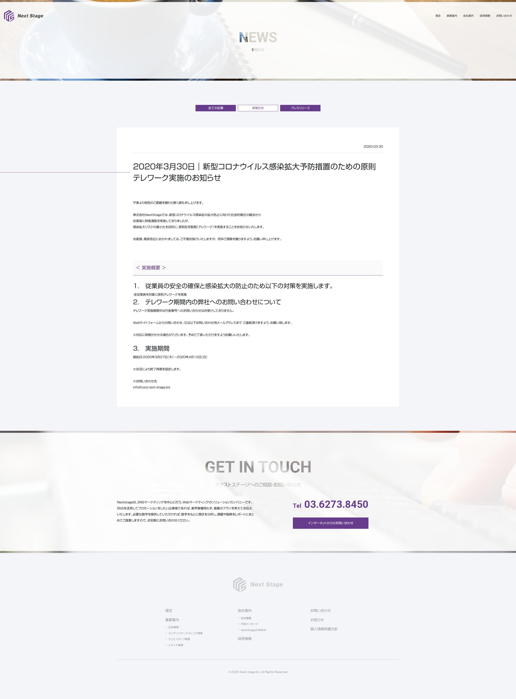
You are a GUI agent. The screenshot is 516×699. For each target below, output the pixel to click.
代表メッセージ (249, 624)
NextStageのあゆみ (253, 630)
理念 (438, 16)
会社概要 (246, 618)
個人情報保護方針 (324, 629)
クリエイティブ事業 (179, 639)
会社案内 (468, 16)
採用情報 (485, 16)
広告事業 (173, 627)
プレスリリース (300, 108)
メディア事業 (175, 645)
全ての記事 (215, 108)
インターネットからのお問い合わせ (330, 523)
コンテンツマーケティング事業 (185, 633)
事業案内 (452, 16)
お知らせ (258, 108)
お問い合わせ (504, 16)
